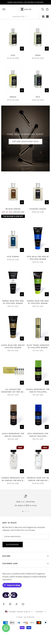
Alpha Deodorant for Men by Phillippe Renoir (13, 434)
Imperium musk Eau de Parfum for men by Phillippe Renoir (38, 479)
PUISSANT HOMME (38, 209)
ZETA (38, 97)
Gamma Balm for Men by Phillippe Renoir (38, 302)
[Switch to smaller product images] (47, 16)
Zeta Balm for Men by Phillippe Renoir (38, 258)
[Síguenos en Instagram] (10, 604)
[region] (25, 501)
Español (39, 612)
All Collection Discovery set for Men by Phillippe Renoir (13, 390)
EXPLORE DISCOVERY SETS (25, 141)
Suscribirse (12, 544)
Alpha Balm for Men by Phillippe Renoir (13, 346)
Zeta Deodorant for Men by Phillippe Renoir (38, 434)
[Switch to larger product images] (43, 16)
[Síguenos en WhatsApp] (23, 604)
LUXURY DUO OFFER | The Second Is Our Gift (25, 2)
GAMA (38, 55)
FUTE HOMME (13, 257)
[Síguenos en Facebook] (3, 604)
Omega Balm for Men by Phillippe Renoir (13, 302)
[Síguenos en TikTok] (16, 604)
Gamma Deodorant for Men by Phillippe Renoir (38, 390)
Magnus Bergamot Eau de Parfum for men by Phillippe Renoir (13, 479)
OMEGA (13, 97)
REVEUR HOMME (13, 209)
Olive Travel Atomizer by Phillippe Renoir (38, 346)
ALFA (13, 55)
